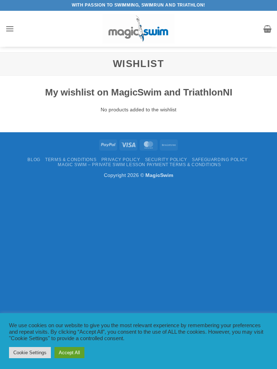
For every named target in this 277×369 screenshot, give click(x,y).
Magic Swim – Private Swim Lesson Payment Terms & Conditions (139, 164)
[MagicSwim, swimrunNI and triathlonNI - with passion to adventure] (138, 28)
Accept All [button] (69, 352)
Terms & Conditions (70, 159)
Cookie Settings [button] (30, 352)
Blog (33, 159)
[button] (9, 28)
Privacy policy (120, 159)
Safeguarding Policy (220, 159)
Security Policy (166, 159)
